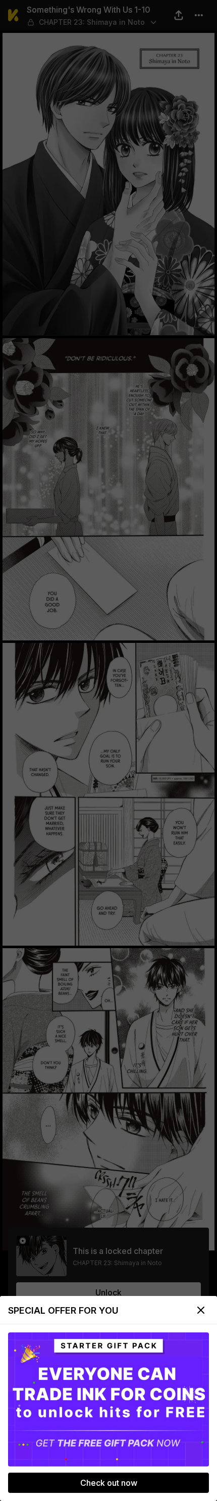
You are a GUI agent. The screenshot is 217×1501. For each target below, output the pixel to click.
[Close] (201, 1310)
